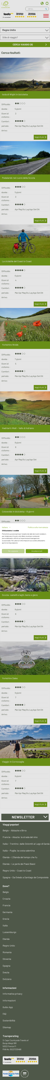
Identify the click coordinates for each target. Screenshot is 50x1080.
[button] (6, 527)
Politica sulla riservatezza (38, 527)
